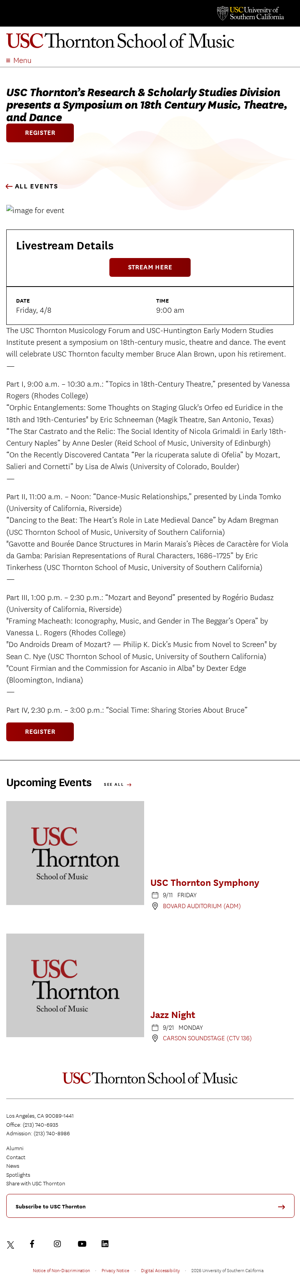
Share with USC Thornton (35, 1183)
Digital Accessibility (160, 1270)
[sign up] (284, 1209)
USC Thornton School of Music (150, 40)
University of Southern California (250, 13)
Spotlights (18, 1174)
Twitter (11, 1244)
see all (115, 784)
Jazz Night (172, 1015)
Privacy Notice (115, 1270)
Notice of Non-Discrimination (61, 1270)
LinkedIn (107, 1244)
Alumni (14, 1148)
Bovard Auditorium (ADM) (202, 906)
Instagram (59, 1244)
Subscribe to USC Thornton (51, 1206)
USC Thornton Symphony (204, 882)
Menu (22, 60)
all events (35, 186)
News (12, 1165)
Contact (15, 1157)
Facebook (35, 1244)
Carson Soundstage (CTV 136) (207, 1038)
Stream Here (150, 267)
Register (40, 133)
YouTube (83, 1244)
